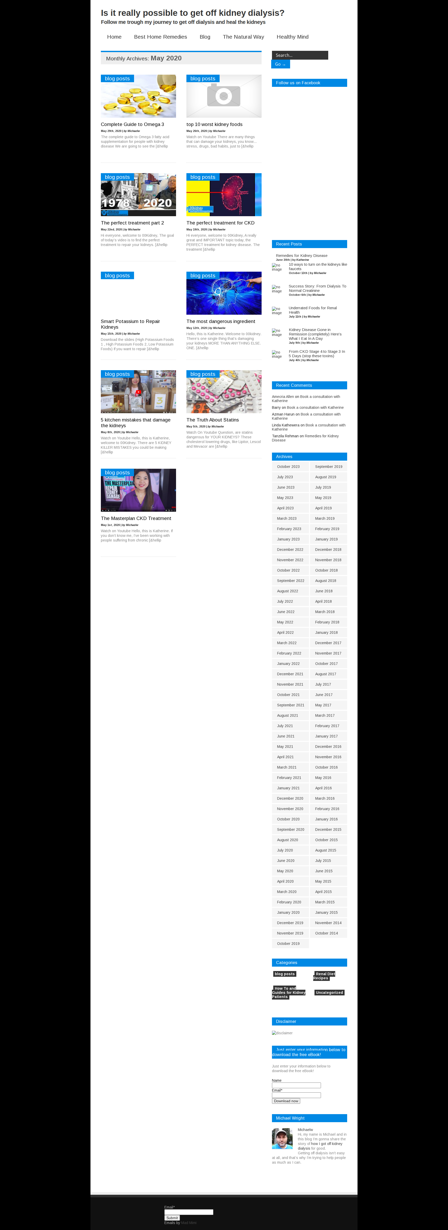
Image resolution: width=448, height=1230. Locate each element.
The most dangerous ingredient (220, 321)
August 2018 (325, 581)
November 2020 (290, 809)
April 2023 (285, 508)
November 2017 (328, 653)
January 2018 (326, 632)
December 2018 (328, 549)
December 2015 (328, 829)
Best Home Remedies (160, 37)
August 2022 (287, 591)
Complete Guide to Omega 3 (132, 124)
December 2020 (290, 798)
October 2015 (326, 840)
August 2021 (287, 715)
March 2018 (325, 612)
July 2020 (285, 850)
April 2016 (323, 788)
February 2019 (327, 529)
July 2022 (285, 601)
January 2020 (288, 912)
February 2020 (289, 902)
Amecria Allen (283, 397)
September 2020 (290, 829)
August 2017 (325, 674)
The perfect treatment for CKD (220, 223)
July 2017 (323, 684)
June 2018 (324, 591)
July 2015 (323, 861)
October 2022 (288, 570)
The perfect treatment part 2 (132, 223)
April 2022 (285, 632)
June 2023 (286, 487)
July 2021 (285, 726)
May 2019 (323, 498)
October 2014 (326, 933)
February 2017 (327, 726)
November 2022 (290, 560)
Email (277, 1090)
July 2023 (285, 477)
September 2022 (290, 581)
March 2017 (325, 715)
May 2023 (285, 498)
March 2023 (287, 518)
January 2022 (288, 664)
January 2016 (326, 819)
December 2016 (328, 746)
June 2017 (324, 695)
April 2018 (323, 601)
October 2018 (326, 570)
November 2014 (328, 923)
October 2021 (288, 695)
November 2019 (290, 933)
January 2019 (326, 539)
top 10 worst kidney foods (214, 124)
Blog (205, 37)
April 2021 (285, 757)
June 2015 (324, 871)
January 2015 (326, 912)
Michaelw (305, 1130)
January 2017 (326, 736)
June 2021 (286, 736)
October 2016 (326, 767)
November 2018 (328, 560)
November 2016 (328, 757)
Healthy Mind (293, 37)
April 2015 (323, 892)
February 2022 (289, 653)
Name (277, 1080)
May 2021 (285, 746)
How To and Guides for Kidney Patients (288, 992)
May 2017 (323, 705)
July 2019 (323, 487)
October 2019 (288, 943)
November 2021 (290, 684)
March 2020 (287, 892)
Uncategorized (329, 992)
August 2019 (325, 477)
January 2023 (288, 539)
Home (114, 37)
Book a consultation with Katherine (315, 407)
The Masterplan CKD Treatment (136, 518)
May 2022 (285, 622)
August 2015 (325, 850)
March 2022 (287, 643)
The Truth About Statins (212, 420)
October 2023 (288, 467)
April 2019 (323, 508)
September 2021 (290, 705)
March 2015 (325, 902)
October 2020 (288, 819)
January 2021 (288, 788)
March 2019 (325, 518)
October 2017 (326, 664)
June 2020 (286, 861)
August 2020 (287, 840)
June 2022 (286, 612)
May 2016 (323, 778)
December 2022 (290, 549)
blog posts (117, 78)
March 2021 (287, 767)
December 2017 (328, 643)
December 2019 (290, 923)
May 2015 (323, 881)
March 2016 (325, 798)
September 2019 (328, 467)
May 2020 (285, 871)
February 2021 (289, 778)
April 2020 (285, 881)
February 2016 (327, 809)
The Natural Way (243, 37)
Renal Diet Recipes (324, 976)
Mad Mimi (189, 1223)
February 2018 (327, 622)
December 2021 (290, 674)
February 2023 (289, 529)
